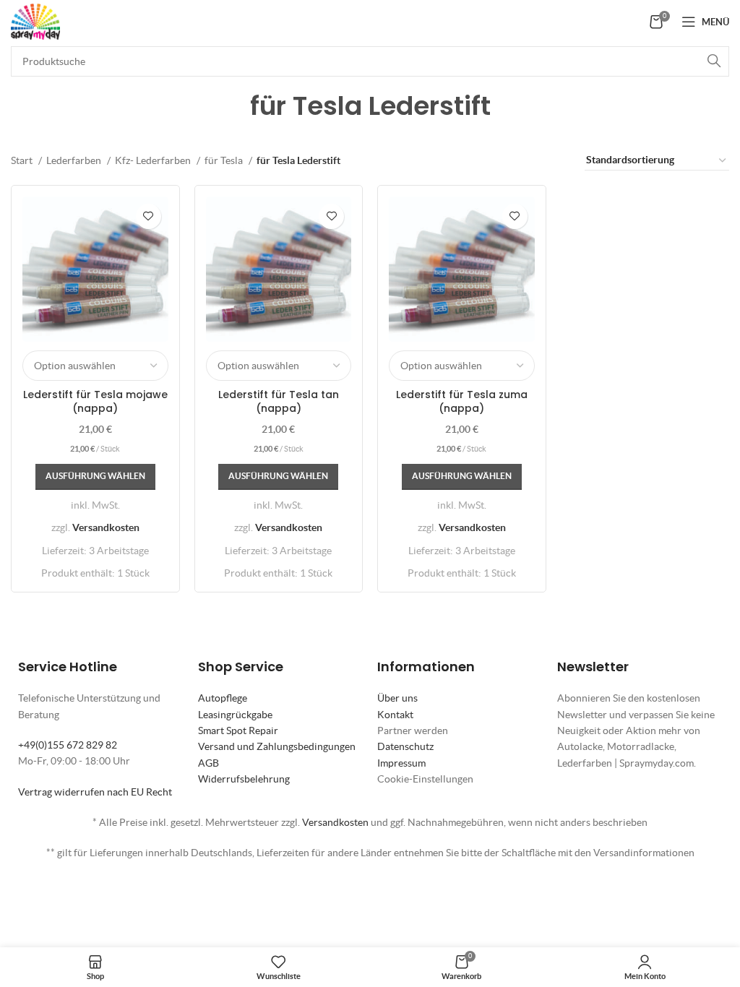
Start (23, 160)
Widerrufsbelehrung (244, 779)
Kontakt (395, 714)
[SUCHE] (714, 61)
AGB (208, 763)
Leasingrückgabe (235, 714)
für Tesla (225, 160)
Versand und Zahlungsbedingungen (277, 746)
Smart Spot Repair (238, 730)
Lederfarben (74, 160)
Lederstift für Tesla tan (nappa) (278, 401)
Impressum (401, 763)
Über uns (397, 698)
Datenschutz (405, 746)
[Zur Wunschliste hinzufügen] (148, 216)
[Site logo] (35, 20)
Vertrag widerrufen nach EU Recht (95, 792)
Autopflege (222, 698)
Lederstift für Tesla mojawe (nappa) (95, 401)
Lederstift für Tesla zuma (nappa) (462, 401)
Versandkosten (105, 527)
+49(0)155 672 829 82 (67, 745)
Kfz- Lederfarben (154, 160)
